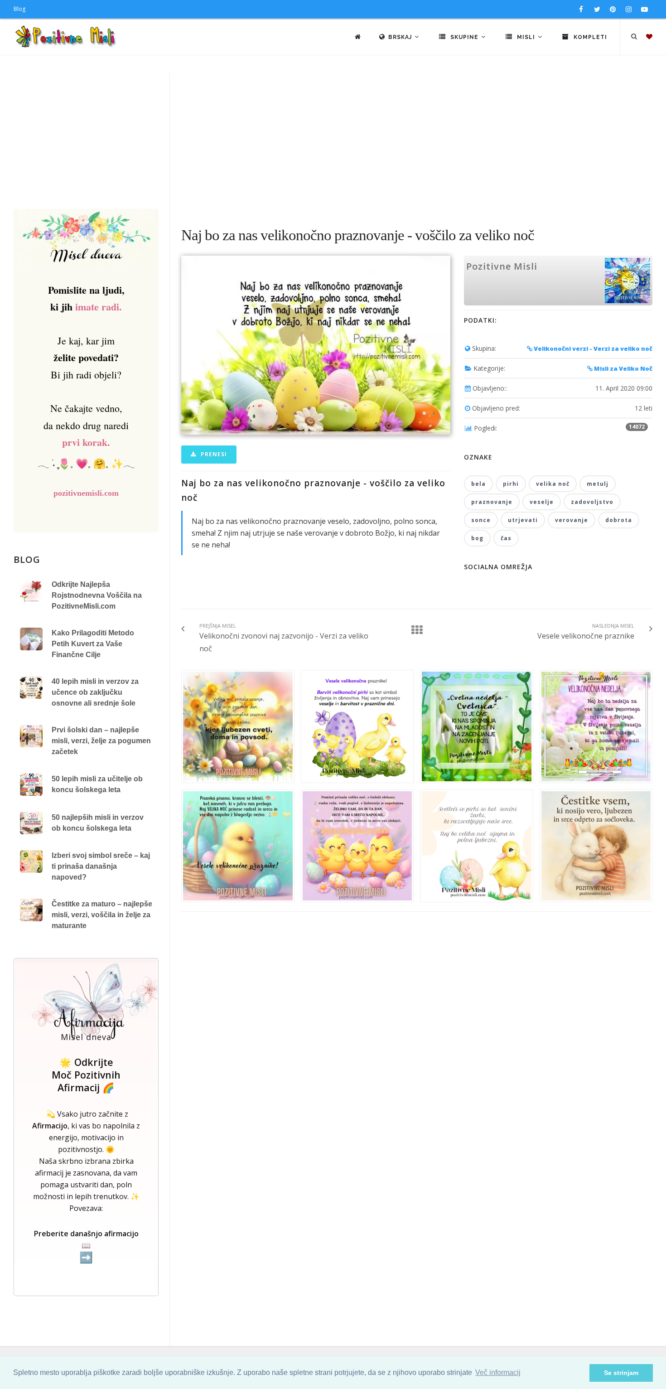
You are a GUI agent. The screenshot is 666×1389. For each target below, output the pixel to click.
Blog (19, 9)
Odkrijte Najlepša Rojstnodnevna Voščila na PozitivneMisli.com (97, 595)
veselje (542, 502)
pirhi (511, 484)
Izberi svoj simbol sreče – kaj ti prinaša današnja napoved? (101, 866)
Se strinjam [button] (621, 1372)
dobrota (618, 520)
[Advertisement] (333, 140)
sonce (481, 520)
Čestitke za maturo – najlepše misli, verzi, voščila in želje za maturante (102, 914)
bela (478, 484)
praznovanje (491, 502)
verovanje (571, 520)
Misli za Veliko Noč (622, 368)
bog (477, 538)
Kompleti (589, 37)
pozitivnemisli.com (86, 493)
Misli (526, 37)
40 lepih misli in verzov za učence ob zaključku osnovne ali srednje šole (95, 692)
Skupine (464, 37)
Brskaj (401, 37)
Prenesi (213, 454)
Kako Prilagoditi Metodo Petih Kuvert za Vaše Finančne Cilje (93, 643)
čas (506, 538)
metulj (597, 484)
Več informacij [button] (498, 1372)
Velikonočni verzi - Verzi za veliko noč (592, 348)
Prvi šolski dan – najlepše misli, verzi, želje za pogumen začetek (101, 740)
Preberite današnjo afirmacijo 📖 (86, 1246)
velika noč (552, 484)
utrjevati (523, 520)
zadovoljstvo (592, 502)
